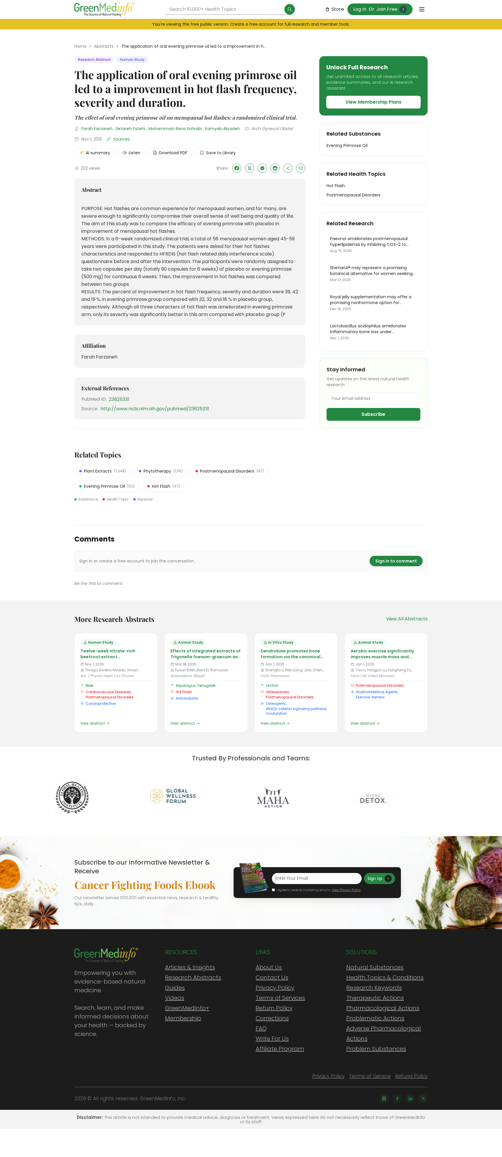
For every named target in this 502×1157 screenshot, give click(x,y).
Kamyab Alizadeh (222, 129)
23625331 (119, 399)
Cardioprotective (101, 703)
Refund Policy (411, 1076)
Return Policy (274, 1008)
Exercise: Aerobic (370, 697)
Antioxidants (187, 698)
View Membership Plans (373, 102)
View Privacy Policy (346, 890)
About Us (269, 967)
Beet (89, 685)
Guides (175, 988)
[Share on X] (249, 168)
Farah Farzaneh (96, 129)
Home (80, 46)
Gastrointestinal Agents (377, 691)
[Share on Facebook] (236, 168)
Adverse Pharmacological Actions (383, 1033)
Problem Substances (376, 1049)
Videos (174, 998)
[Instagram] (384, 1098)
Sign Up (374, 878)
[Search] (289, 9)
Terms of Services (280, 998)
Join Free (386, 9)
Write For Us (272, 1038)
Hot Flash (184, 691)
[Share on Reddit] (275, 168)
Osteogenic (276, 703)
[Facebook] (397, 1098)
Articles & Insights (190, 967)
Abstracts (104, 46)
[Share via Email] (300, 168)
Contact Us (272, 977)
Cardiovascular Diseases (108, 691)
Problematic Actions (375, 1018)
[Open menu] (422, 9)
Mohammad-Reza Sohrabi (175, 129)
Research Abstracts (193, 977)
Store (337, 9)
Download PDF (173, 153)
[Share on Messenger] (262, 168)
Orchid (272, 685)
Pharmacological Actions (382, 1008)
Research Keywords (374, 988)
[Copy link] (288, 168)
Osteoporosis (277, 691)
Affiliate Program (280, 1049)
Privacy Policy (275, 988)
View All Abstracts (407, 618)
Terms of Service (370, 1076)
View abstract (92, 723)
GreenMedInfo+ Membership (187, 1013)
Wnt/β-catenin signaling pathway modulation (296, 711)
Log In (359, 9)
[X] (423, 1098)
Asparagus (186, 685)
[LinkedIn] (410, 1098)
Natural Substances (375, 967)
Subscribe (373, 414)
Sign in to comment (396, 561)
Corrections (272, 1018)
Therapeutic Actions (375, 998)
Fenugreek (207, 685)
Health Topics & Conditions (385, 977)
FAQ (261, 1028)
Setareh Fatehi (130, 129)
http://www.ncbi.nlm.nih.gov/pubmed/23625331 (155, 408)
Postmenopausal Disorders (110, 697)
